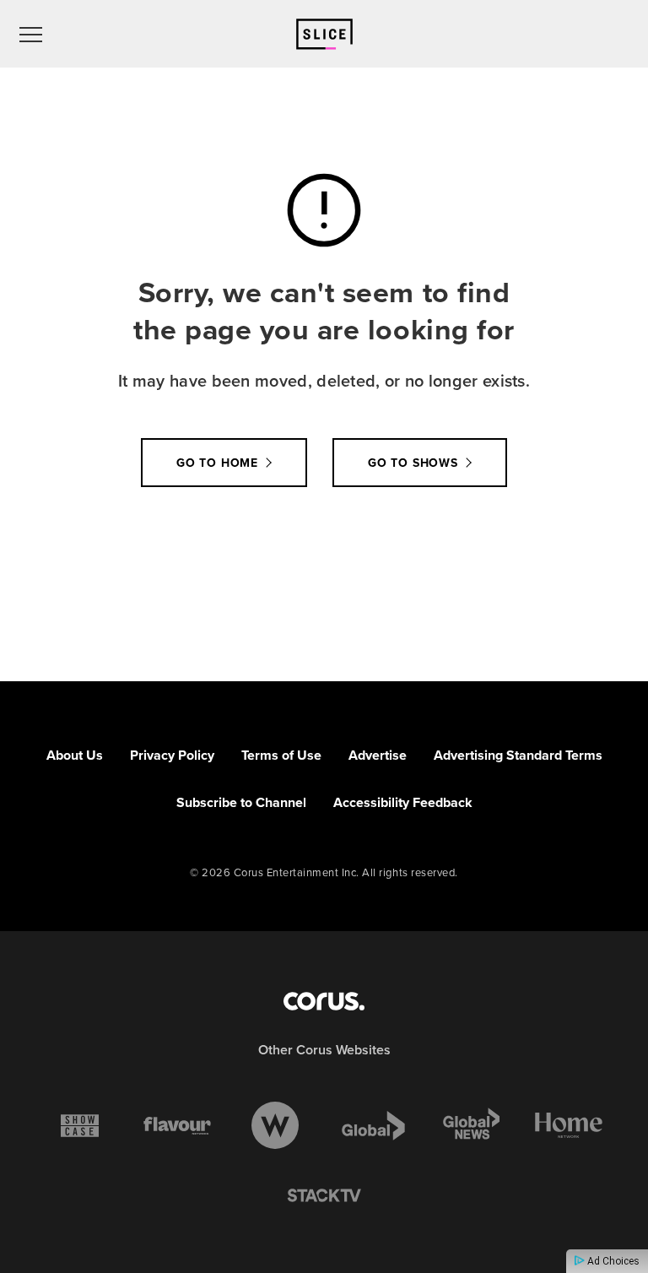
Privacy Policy (172, 755)
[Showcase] (80, 1125)
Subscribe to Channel (241, 802)
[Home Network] (568, 1125)
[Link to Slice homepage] (324, 34)
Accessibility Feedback (402, 802)
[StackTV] (324, 1196)
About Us (74, 755)
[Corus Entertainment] (324, 1001)
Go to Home (217, 463)
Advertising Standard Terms (518, 755)
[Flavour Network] (177, 1125)
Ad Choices (612, 1261)
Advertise (377, 755)
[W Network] (275, 1125)
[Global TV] (373, 1125)
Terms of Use (281, 755)
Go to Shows (413, 463)
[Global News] (471, 1125)
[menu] (30, 34)
